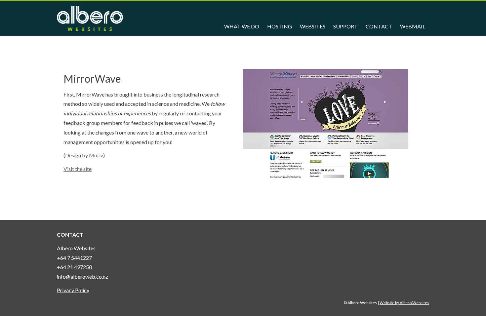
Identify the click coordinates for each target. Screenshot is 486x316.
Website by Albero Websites (404, 302)
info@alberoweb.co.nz (82, 276)
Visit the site (77, 169)
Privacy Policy (73, 290)
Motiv (96, 155)
